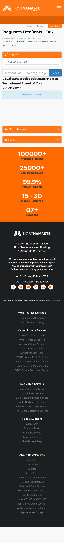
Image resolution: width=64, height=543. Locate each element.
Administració (8, 38)
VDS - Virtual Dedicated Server (32, 370)
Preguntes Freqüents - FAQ (29, 38)
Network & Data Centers (32, 486)
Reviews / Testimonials (32, 482)
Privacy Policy (32, 276)
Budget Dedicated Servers (32, 389)
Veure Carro (55, 26)
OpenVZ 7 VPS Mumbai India (32, 366)
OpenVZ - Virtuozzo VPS (32, 335)
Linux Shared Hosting (32, 318)
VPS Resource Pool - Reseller (32, 357)
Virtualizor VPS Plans (32, 353)
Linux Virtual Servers (32, 348)
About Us (32, 460)
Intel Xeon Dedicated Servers (32, 406)
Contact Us (32, 464)
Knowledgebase (32, 437)
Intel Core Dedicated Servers (32, 411)
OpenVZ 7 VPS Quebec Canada (32, 361)
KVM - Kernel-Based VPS (32, 340)
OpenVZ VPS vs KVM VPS (32, 499)
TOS (45, 276)
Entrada (40, 26)
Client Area (32, 424)
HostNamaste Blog (32, 441)
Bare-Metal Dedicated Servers (32, 398)
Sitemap (32, 469)
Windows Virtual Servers (32, 344)
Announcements (32, 432)
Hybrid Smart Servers (32, 393)
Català (30, 26)
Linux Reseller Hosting (32, 322)
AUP (18, 276)
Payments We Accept (32, 512)
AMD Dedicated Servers (32, 402)
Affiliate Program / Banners (32, 477)
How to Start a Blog (32, 495)
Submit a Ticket (32, 428)
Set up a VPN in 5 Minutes (32, 490)
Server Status (32, 473)
